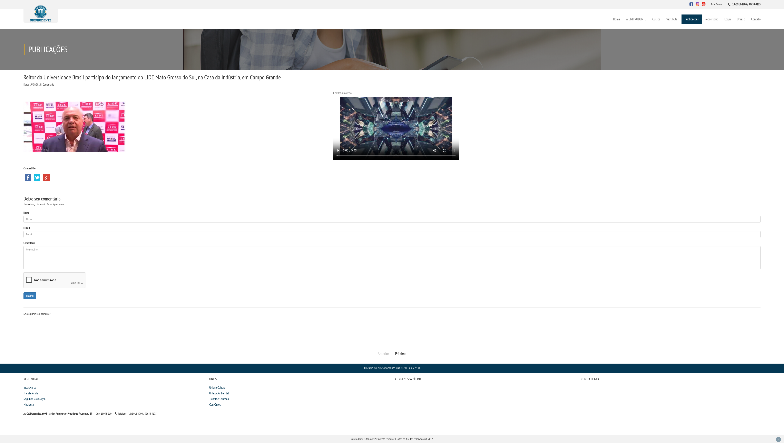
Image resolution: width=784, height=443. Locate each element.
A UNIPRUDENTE (636, 19)
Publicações (692, 19)
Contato (756, 19)
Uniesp (741, 19)
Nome (26, 213)
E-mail (26, 228)
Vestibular (672, 19)
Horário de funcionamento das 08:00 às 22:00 (392, 368)
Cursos (656, 19)
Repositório (711, 19)
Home (616, 19)
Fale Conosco (717, 4)
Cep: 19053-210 (103, 413)
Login (727, 19)
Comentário (29, 243)
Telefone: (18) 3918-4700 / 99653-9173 (137, 413)
